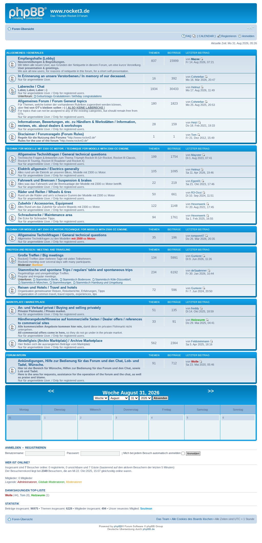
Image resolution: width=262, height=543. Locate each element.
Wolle (195, 361)
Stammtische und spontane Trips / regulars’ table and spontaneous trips (75, 270)
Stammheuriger (61, 282)
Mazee (195, 59)
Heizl (194, 122)
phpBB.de (149, 529)
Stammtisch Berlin (47, 279)
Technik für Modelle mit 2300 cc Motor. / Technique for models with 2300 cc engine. (67, 148)
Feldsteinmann (200, 341)
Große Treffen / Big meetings (40, 255)
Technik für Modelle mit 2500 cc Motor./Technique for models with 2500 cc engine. (67, 229)
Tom (193, 134)
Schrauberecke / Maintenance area (45, 215)
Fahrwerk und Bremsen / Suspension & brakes (55, 180)
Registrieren (228, 36)
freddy (195, 308)
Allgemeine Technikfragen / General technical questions (62, 154)
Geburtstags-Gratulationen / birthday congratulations (69, 96)
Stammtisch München (34, 282)
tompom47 (197, 235)
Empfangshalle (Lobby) (36, 58)
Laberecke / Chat (31, 86)
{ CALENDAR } (206, 36)
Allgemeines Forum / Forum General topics (52, 101)
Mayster (196, 154)
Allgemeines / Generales (24, 52)
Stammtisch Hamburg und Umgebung (99, 282)
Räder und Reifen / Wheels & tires (44, 192)
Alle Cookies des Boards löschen (192, 519)
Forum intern (16, 355)
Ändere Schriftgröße (250, 28)
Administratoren (27, 481)
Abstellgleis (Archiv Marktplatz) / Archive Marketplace (60, 341)
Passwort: (73, 453)
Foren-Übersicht (23, 28)
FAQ (188, 36)
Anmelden (248, 36)
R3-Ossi (196, 192)
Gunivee (196, 255)
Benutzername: (14, 453)
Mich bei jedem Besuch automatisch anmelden (152, 453)
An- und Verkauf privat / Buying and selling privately (59, 308)
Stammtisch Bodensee (77, 279)
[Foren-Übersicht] (28, 12)
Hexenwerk (198, 204)
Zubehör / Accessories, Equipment (45, 203)
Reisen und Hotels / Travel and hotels (47, 287)
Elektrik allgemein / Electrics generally (48, 169)
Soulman (146, 508)
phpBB (118, 526)
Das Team (162, 519)
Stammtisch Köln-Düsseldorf (112, 279)
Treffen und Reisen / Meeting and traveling (38, 249)
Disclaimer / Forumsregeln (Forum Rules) (51, 134)
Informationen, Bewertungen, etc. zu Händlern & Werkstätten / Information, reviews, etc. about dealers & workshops (77, 124)
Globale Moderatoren (51, 481)
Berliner (37, 264)
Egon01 (196, 181)
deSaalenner (199, 270)
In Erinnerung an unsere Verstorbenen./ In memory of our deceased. (72, 76)
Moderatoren (74, 481)
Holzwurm (198, 319)
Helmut (195, 87)
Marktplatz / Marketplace (25, 302)
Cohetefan (197, 76)
